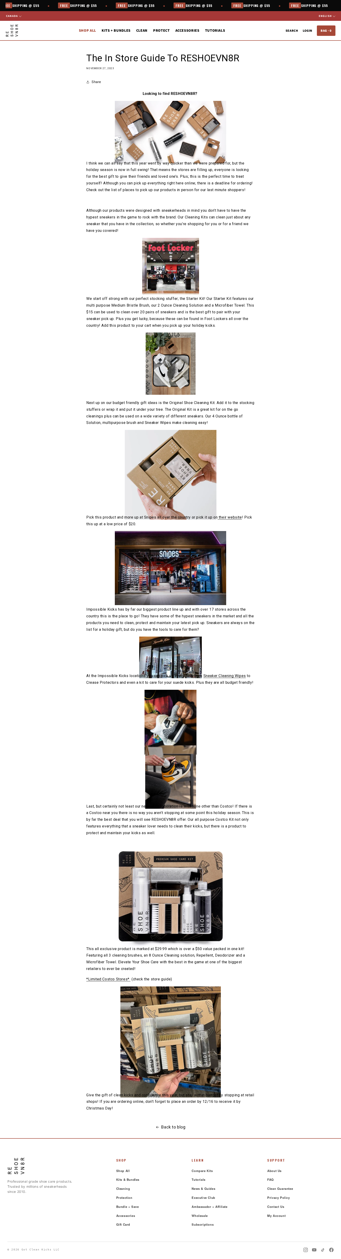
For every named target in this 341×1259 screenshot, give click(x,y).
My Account (276, 1215)
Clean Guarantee (280, 1188)
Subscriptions (203, 1224)
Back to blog (173, 1127)
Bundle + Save (127, 1206)
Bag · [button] (326, 30)
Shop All (87, 30)
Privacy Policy (278, 1197)
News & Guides (203, 1188)
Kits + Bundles (116, 30)
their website (230, 517)
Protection (124, 1197)
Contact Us (275, 1206)
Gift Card (123, 1224)
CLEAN (142, 30)
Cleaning (123, 1188)
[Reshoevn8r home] (12, 30)
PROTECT (161, 30)
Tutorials (215, 30)
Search (292, 30)
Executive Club (203, 1197)
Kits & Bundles (127, 1179)
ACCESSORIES (187, 30)
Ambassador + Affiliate (209, 1206)
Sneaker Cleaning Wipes (224, 676)
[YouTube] (314, 1250)
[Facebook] (331, 1250)
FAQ (270, 1179)
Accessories (125, 1215)
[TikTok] (323, 1250)
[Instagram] (305, 1250)
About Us (274, 1171)
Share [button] (96, 82)
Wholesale (200, 1215)
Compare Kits (202, 1171)
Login (307, 30)
